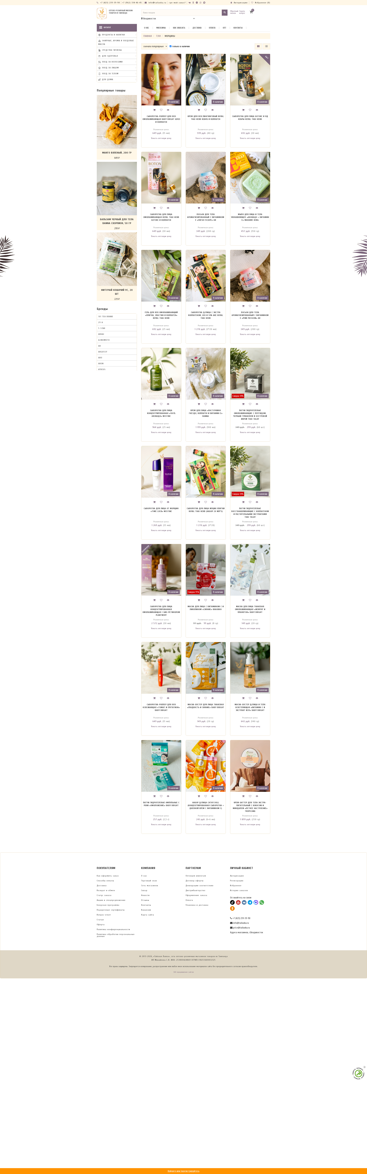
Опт (224, 28)
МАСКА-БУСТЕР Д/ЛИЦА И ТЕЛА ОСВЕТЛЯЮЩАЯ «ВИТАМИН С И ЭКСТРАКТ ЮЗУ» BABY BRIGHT (250, 707)
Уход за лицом (110, 68)
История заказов (239, 890)
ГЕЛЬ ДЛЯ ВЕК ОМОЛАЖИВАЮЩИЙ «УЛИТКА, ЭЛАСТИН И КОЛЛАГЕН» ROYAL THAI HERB (161, 315)
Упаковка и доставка (197, 905)
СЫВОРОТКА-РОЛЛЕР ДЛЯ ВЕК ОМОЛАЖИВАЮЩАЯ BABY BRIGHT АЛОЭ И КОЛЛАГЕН (161, 119)
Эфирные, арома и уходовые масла (116, 42)
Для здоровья (110, 56)
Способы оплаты (105, 880)
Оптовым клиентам (196, 876)
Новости (145, 895)
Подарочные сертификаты (111, 910)
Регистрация (236, 880)
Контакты (238, 28)
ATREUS (102, 369)
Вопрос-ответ (104, 915)
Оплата (212, 28)
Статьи (100, 919)
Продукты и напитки (113, 35)
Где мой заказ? (177, 2)
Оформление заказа (196, 895)
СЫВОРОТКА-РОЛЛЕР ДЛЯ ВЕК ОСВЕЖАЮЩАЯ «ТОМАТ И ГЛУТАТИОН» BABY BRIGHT (161, 707)
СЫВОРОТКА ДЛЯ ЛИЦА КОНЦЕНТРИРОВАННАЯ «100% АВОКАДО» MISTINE (161, 413)
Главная (147, 36)
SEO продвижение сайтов (183, 972)
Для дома (107, 79)
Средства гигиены (112, 50)
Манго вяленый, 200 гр (117, 152)
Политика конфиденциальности (113, 929)
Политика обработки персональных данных (116, 935)
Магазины (161, 28)
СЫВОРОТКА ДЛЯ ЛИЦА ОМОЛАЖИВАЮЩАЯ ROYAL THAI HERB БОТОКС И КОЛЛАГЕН (161, 217)
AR (99, 346)
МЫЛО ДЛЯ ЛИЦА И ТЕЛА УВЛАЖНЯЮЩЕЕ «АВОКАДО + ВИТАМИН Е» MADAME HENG (250, 217)
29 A (100, 322)
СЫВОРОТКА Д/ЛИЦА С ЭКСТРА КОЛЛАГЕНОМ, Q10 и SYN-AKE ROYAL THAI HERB (205, 315)
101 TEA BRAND (105, 316)
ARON (101, 363)
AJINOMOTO (104, 340)
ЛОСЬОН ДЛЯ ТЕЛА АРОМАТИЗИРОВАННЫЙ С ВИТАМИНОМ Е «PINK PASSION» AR (250, 315)
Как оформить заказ (108, 876)
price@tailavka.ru (241, 927)
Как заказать (179, 28)
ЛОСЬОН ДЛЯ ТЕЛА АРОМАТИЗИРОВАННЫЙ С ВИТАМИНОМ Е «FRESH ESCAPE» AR (205, 217)
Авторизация (240, 2)
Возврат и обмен (106, 890)
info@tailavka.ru (157, 2)
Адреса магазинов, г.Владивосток (246, 932)
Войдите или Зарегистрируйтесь (183, 1171)
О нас (146, 28)
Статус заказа (104, 895)
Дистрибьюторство (195, 890)
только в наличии (180, 46)
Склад (144, 890)
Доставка (197, 28)
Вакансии (146, 910)
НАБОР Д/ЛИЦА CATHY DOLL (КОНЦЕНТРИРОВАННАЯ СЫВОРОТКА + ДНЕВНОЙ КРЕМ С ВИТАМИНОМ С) (206, 805)
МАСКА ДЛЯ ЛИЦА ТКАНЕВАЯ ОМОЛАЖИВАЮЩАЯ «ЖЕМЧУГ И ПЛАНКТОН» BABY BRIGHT (250, 609)
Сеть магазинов (149, 885)
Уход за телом (110, 73)
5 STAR (101, 328)
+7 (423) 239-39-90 (109, 2)
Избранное (236, 885)
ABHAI (101, 334)
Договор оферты (195, 880)
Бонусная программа (108, 905)
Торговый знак (149, 880)
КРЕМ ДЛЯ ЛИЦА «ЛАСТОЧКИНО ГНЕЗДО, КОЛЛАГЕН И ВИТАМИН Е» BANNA (205, 413)
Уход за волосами (112, 62)
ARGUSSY (102, 352)
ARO (100, 357)
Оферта (101, 924)
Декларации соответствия (199, 885)
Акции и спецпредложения (111, 900)
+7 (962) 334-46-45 (132, 2)
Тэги (158, 36)
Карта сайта (147, 915)
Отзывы (145, 900)
